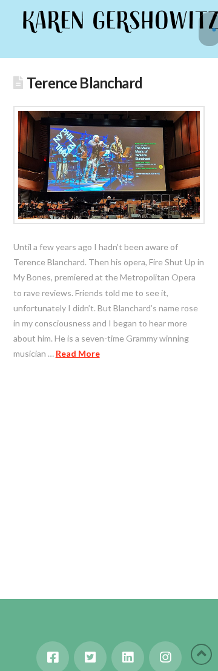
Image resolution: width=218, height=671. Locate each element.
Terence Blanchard (84, 82)
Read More (78, 353)
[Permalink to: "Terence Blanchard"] (109, 165)
